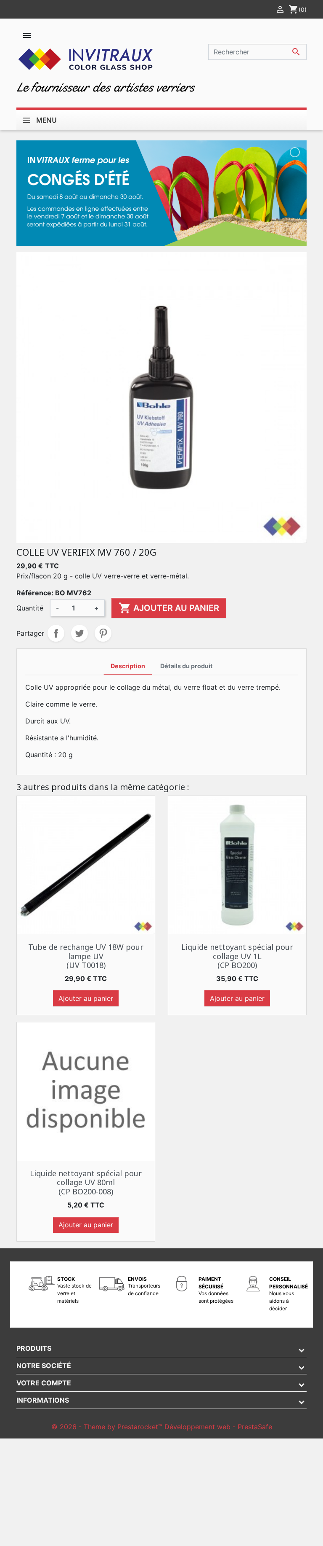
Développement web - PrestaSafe (218, 1426)
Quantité (29, 608)
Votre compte (43, 1383)
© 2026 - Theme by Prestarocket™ (107, 1426)
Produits (33, 1348)
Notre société (43, 1365)
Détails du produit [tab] (186, 665)
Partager (56, 633)
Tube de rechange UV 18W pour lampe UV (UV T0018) (85, 956)
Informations (42, 1400)
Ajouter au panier (169, 608)
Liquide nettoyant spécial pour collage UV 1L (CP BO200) (237, 956)
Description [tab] (128, 665)
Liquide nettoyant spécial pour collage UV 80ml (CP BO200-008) (86, 1182)
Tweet (79, 633)
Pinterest (103, 633)
